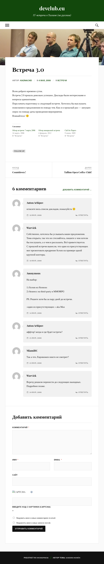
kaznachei (26, 80)
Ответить (83, 215)
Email (58, 460)
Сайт (15, 475)
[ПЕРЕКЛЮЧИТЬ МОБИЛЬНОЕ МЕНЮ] (7, 25)
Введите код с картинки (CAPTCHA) (31, 507)
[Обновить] (31, 491)
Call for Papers (70, 130)
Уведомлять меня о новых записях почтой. (33, 523)
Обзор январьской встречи (49, 130)
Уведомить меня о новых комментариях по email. (36, 518)
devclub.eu (52, 8)
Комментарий (20, 427)
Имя (15, 460)
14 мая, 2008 (36, 313)
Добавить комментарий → (77, 190)
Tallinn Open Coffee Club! (78, 172)
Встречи (62, 80)
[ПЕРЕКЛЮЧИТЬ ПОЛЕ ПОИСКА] (97, 25)
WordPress (42, 558)
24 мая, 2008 (36, 392)
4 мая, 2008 (45, 80)
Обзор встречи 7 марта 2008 (23, 130)
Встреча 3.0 (28, 69)
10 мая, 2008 (36, 215)
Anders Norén (73, 558)
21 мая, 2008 (36, 338)
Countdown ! (19, 172)
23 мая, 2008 (36, 363)
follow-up (19, 151)
